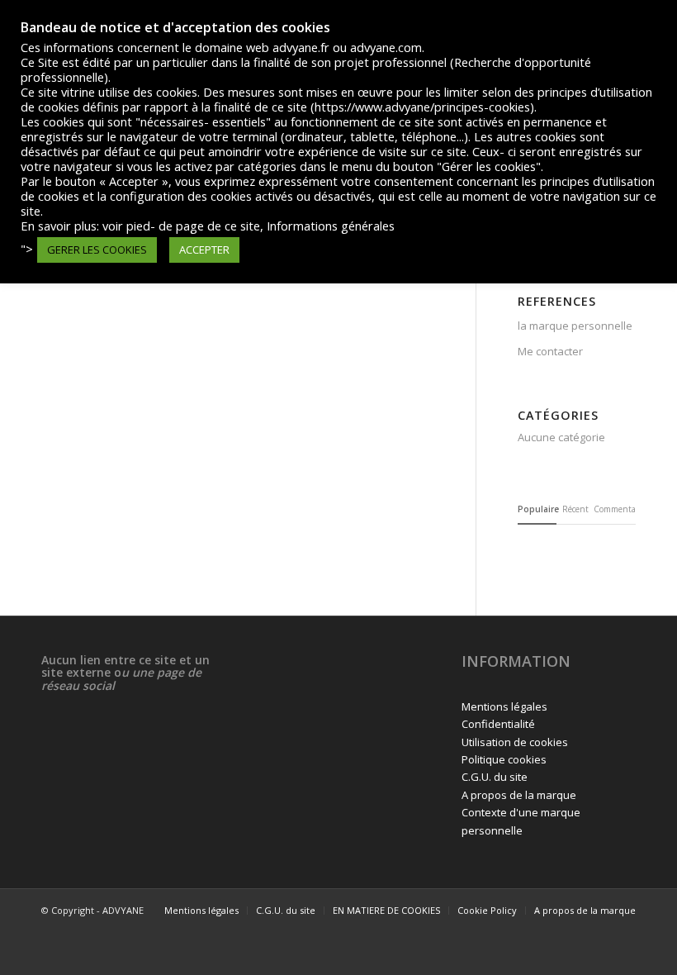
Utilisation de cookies (515, 742)
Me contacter (550, 351)
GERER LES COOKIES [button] (97, 249)
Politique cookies (504, 759)
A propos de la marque (519, 794)
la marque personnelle (575, 325)
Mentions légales (504, 706)
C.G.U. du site (495, 776)
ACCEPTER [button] (204, 249)
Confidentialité (498, 723)
